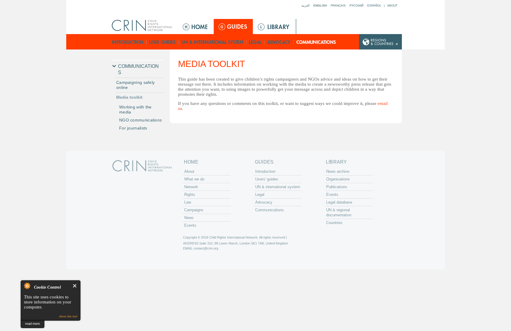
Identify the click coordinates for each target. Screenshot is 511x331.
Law (187, 202)
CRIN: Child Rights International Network (142, 166)
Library (274, 26)
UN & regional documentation (338, 212)
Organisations (338, 179)
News (189, 217)
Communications (316, 42)
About (392, 5)
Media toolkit (129, 97)
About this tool (68, 316)
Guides (233, 26)
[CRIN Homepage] (144, 25)
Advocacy (279, 42)
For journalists (133, 128)
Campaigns (193, 210)
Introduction (127, 42)
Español (374, 5)
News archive (337, 171)
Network (191, 187)
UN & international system (212, 42)
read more (32, 323)
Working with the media (135, 109)
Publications (336, 187)
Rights (189, 194)
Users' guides (162, 42)
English (320, 5)
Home (196, 26)
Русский (356, 5)
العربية (305, 5)
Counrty (380, 42)
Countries (334, 222)
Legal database (339, 202)
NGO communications (140, 120)
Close (75, 286)
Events (190, 225)
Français (338, 5)
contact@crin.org (205, 248)
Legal (255, 42)
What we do (194, 179)
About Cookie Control (27, 286)
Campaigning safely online (135, 85)
